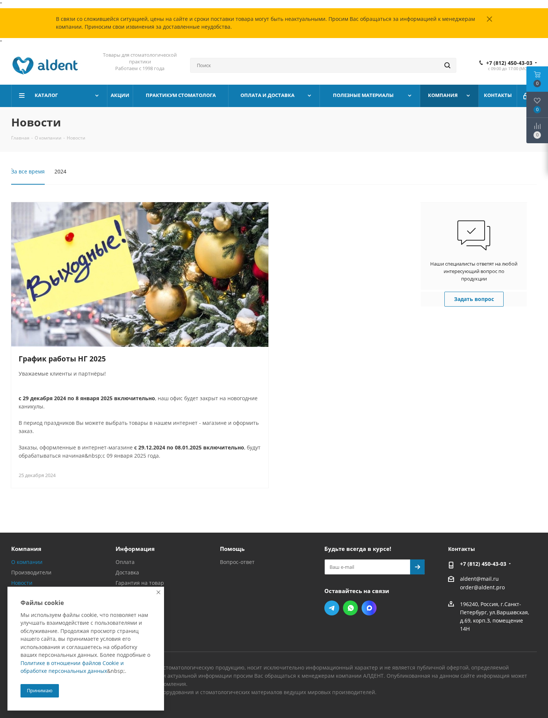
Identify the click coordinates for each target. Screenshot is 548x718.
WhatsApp (350, 608)
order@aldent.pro (482, 587)
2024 (60, 171)
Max (369, 608)
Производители (31, 572)
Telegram (331, 608)
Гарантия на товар (140, 582)
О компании (26, 561)
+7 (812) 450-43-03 (509, 63)
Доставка (127, 572)
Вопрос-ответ (237, 561)
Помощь (232, 548)
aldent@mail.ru (479, 578)
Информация (135, 548)
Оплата (125, 561)
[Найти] (447, 65)
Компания (26, 548)
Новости (21, 582)
